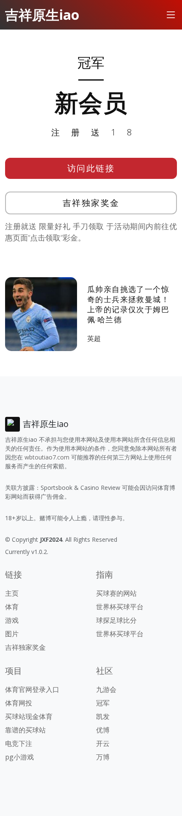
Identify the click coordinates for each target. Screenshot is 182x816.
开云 (103, 743)
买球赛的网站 (116, 593)
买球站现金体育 (28, 716)
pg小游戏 (19, 757)
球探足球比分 (116, 620)
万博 (103, 757)
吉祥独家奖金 (91, 202)
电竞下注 (18, 743)
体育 (12, 606)
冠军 (103, 703)
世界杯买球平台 (119, 606)
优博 (103, 730)
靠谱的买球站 (25, 730)
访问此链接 (91, 168)
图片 (12, 633)
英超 (94, 338)
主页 (12, 593)
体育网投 (18, 703)
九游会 (106, 689)
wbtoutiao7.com (47, 457)
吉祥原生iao (42, 14)
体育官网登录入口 (32, 689)
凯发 (103, 716)
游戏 (12, 620)
